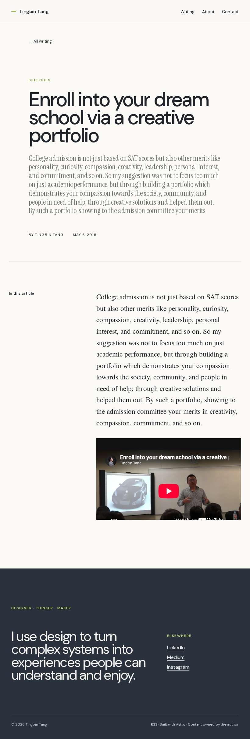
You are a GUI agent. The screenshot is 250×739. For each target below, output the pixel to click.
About (208, 11)
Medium (175, 657)
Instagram (178, 667)
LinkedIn (176, 647)
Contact (230, 11)
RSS (154, 724)
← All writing (40, 41)
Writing (187, 11)
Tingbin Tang (33, 11)
